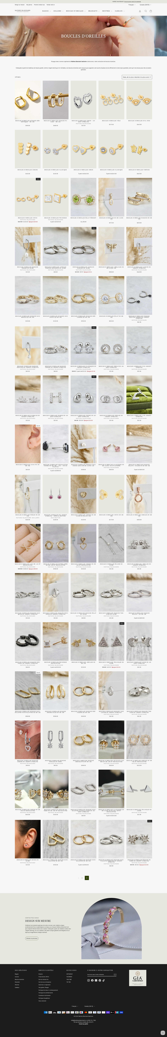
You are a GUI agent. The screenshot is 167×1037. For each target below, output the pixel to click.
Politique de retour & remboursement (48, 990)
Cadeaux (119, 11)
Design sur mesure (19, 4)
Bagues (45, 11)
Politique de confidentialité (46, 992)
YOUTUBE (69, 979)
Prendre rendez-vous (39, 4)
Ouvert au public (83, 1024)
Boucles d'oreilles (75, 11)
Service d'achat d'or (44, 979)
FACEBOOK (69, 976)
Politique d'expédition (44, 998)
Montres (106, 11)
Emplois (41, 974)
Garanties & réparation (44, 984)
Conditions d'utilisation (45, 995)
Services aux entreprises (45, 982)
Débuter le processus (31, 938)
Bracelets (93, 11)
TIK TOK (68, 982)
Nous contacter (42, 1001)
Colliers (58, 11)
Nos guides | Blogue (44, 987)
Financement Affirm (44, 976)
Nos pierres (29, 4)
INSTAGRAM (69, 974)
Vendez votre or (51, 4)
